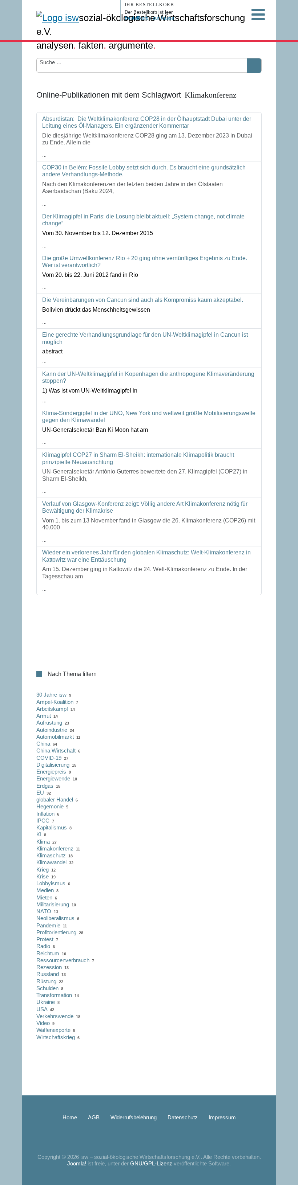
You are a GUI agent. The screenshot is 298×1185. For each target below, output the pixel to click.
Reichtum (47, 953)
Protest (44, 939)
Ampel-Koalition (54, 702)
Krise (42, 876)
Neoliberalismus (55, 918)
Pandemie (48, 925)
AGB (94, 1117)
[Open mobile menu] (258, 14)
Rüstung (46, 981)
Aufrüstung (49, 722)
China (43, 744)
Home (70, 1117)
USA (41, 1009)
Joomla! (76, 1163)
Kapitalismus (51, 827)
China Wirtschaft (56, 750)
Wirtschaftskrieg (55, 1037)
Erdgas (44, 786)
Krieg (42, 869)
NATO (43, 911)
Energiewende (53, 778)
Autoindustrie (51, 730)
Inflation (45, 814)
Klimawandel (51, 862)
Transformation (54, 995)
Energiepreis (51, 771)
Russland (47, 974)
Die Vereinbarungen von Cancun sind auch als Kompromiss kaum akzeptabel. (142, 300)
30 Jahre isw (51, 695)
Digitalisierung (52, 765)
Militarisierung (52, 904)
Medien (45, 890)
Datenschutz (183, 1117)
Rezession (49, 967)
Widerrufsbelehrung (133, 1117)
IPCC (42, 820)
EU (40, 793)
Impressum (222, 1117)
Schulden (47, 988)
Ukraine (45, 1002)
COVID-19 (48, 758)
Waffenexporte (53, 1030)
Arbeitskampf (52, 709)
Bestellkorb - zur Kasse (149, 18)
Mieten (44, 897)
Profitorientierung (56, 932)
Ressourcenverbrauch (62, 960)
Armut (43, 716)
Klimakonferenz (54, 848)
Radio (43, 946)
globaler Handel (54, 799)
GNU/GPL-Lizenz (151, 1163)
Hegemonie (50, 806)
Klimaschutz (51, 855)
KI (38, 834)
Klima (43, 841)
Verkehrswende (54, 1016)
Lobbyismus (50, 883)
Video (43, 1023)
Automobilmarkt (55, 737)
